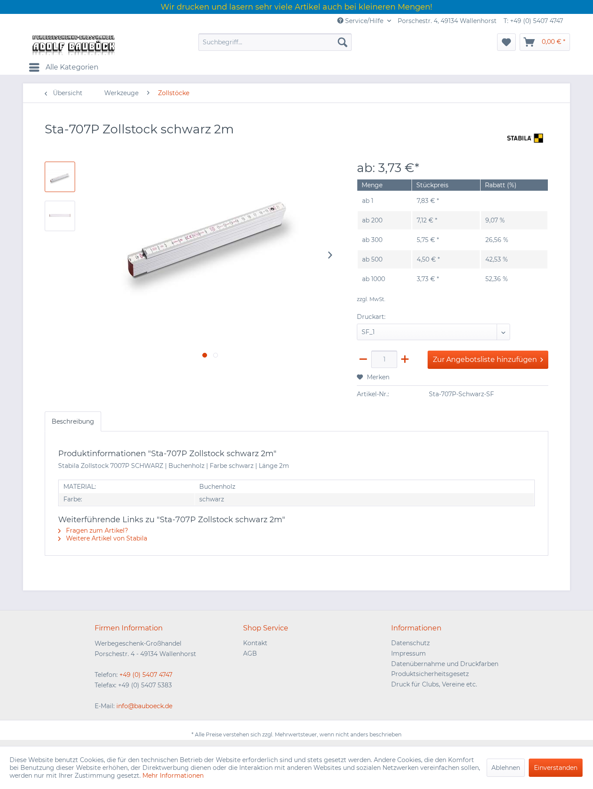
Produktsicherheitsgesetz (430, 674)
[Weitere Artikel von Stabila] (525, 138)
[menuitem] (275, 42)
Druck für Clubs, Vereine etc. (434, 684)
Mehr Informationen (173, 775)
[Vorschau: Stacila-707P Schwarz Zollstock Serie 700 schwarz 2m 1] (60, 216)
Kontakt (255, 643)
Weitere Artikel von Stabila (105, 538)
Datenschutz (410, 643)
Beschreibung (73, 421)
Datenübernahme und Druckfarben (444, 664)
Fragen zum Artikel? (96, 530)
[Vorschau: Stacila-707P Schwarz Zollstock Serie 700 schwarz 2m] (60, 177)
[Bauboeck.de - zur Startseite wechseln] (73, 44)
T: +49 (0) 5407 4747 (533, 21)
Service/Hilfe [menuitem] (364, 21)
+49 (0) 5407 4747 (145, 675)
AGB (250, 653)
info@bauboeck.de (144, 706)
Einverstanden (555, 768)
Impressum (408, 653)
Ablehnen (505, 768)
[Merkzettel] (506, 42)
